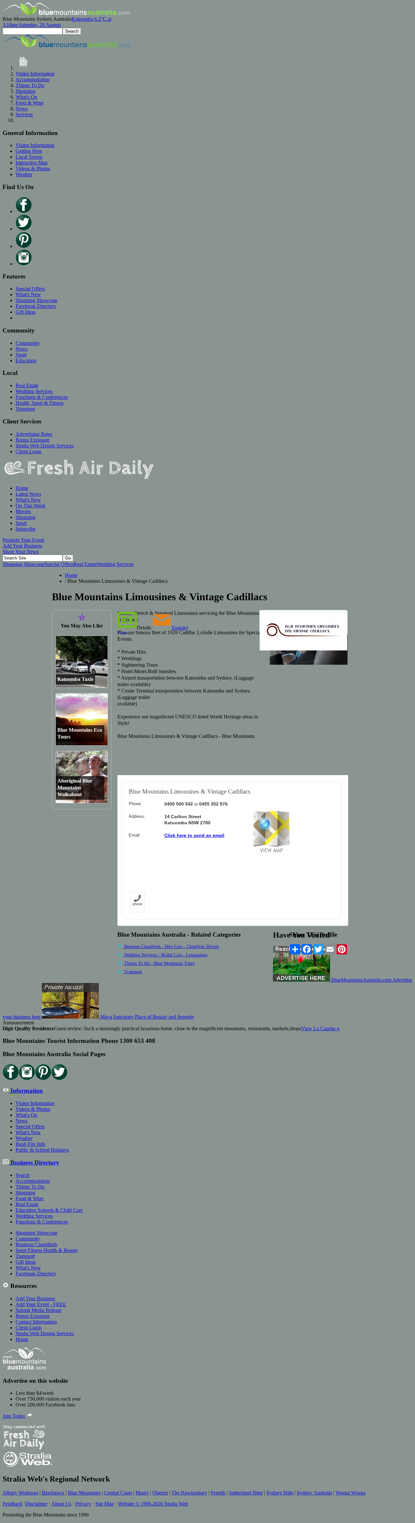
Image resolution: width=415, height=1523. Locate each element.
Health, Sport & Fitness (40, 403)
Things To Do (30, 85)
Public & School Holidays (42, 1150)
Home (22, 488)
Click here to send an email (194, 835)
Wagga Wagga (350, 1492)
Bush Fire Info (30, 1144)
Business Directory (34, 1162)
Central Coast (118, 1492)
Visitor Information (35, 73)
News (22, 108)
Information (26, 1090)
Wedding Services (34, 391)
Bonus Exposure (33, 440)
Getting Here (29, 151)
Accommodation (33, 79)
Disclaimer (36, 1503)
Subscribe (26, 529)
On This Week (30, 505)
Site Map (104, 1503)
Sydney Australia (314, 1492)
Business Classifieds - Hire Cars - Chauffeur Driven (171, 946)
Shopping (25, 91)
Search (23, 1175)
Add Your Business (22, 545)
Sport (21, 354)
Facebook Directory (36, 306)
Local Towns (29, 157)
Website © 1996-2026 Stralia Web (153, 1503)
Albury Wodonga (20, 1492)
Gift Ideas (26, 312)
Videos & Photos (33, 168)
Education (26, 360)
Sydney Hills (280, 1492)
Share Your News (21, 551)
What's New (28, 294)
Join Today (15, 1416)
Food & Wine (29, 103)
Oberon (160, 1492)
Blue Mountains (84, 1492)
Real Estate (27, 385)
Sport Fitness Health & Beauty (47, 1250)
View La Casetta (320, 1028)
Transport (25, 409)
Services (24, 114)
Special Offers (30, 288)
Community (28, 343)
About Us (61, 1503)
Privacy (83, 1503)
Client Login (29, 451)
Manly (142, 1492)
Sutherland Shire (246, 1492)
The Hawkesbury (189, 1492)
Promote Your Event (23, 540)
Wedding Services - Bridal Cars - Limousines (165, 955)
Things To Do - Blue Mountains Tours (159, 963)
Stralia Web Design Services (45, 445)
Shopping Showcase (36, 300)
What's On (26, 97)
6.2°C (57, 22)
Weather (24, 174)
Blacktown (53, 1492)
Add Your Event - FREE (41, 1304)
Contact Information (36, 1322)
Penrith (218, 1492)
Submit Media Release (39, 1310)
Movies (23, 511)
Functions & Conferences (42, 397)
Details (144, 627)
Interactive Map (32, 162)
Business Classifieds (36, 1244)
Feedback (12, 1503)
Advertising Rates (34, 434)
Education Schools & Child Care (49, 1210)
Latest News (28, 494)
